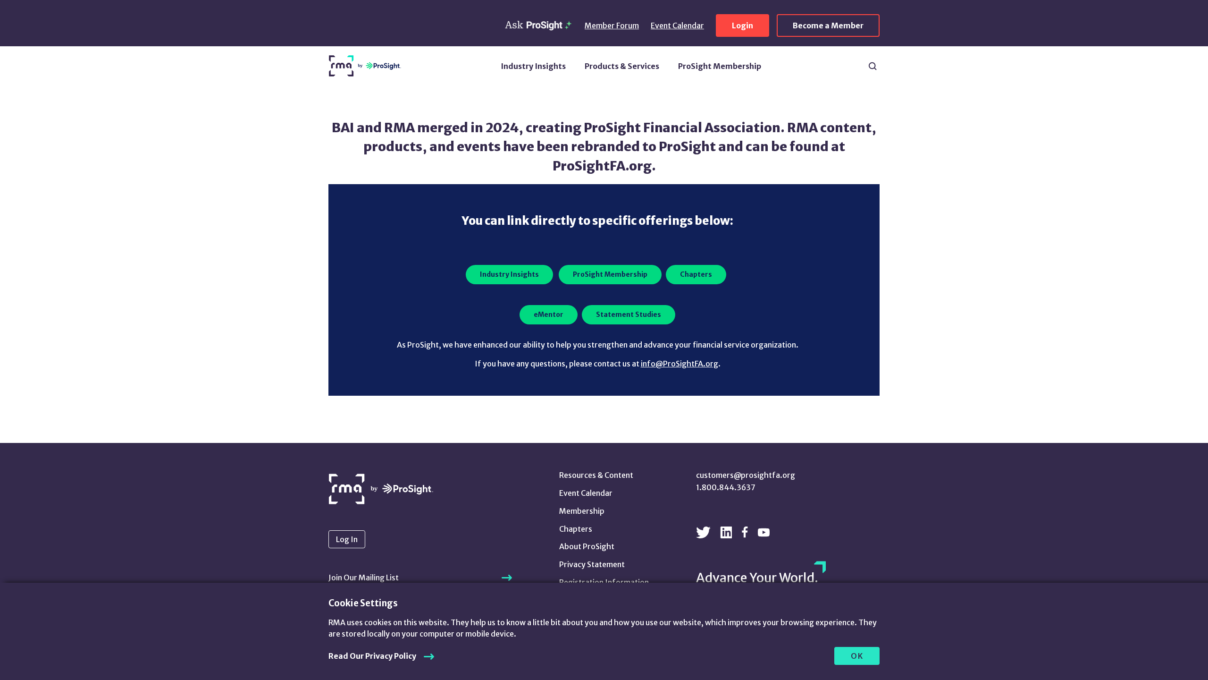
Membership (581, 511)
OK (857, 656)
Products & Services (622, 66)
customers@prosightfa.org (745, 475)
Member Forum (612, 25)
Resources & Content (596, 475)
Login (742, 25)
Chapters (575, 529)
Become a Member (828, 25)
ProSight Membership (719, 66)
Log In (347, 539)
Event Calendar (677, 25)
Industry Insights (533, 66)
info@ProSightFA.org (679, 363)
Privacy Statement (592, 564)
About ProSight (586, 546)
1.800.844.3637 (725, 487)
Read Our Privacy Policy (372, 656)
